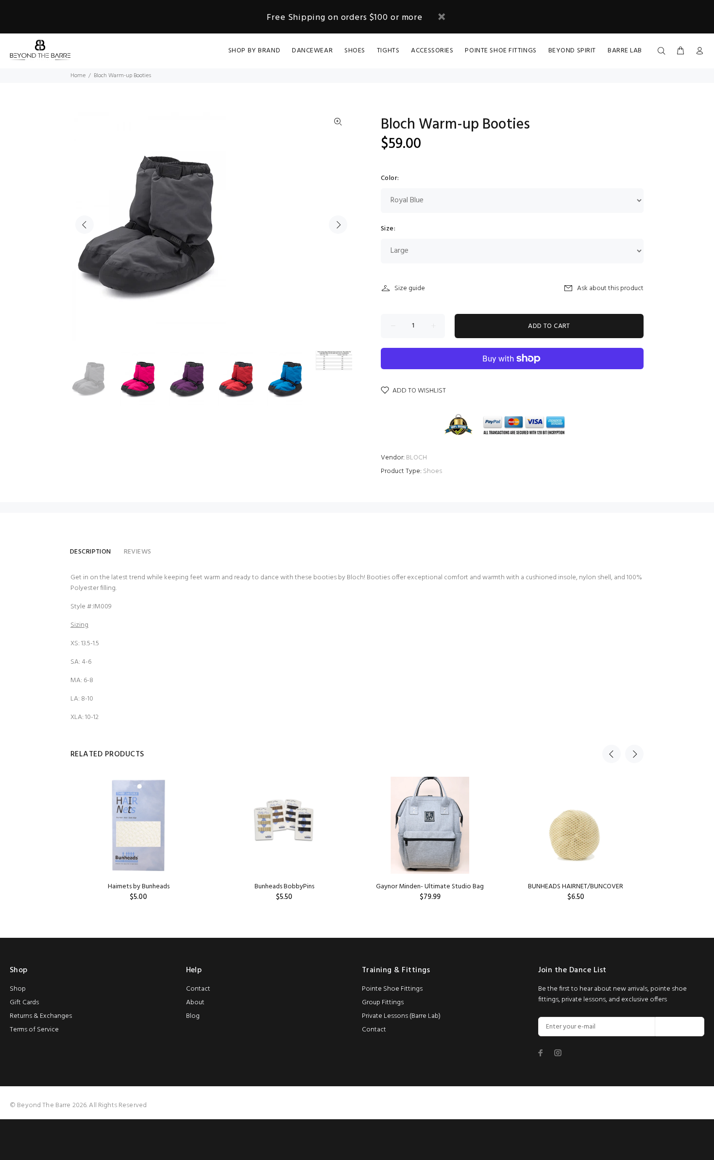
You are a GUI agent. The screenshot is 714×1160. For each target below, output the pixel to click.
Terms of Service (34, 1029)
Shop (18, 989)
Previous (84, 224)
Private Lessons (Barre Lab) (401, 1016)
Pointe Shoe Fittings (392, 989)
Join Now (679, 1026)
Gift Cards (24, 1002)
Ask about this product (610, 288)
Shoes (432, 471)
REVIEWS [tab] (138, 551)
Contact (198, 989)
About (195, 1002)
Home (77, 76)
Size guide (409, 288)
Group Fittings (383, 1002)
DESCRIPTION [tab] (90, 551)
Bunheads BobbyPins (284, 886)
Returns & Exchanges (41, 1016)
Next (338, 224)
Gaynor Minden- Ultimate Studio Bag (430, 886)
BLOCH (416, 457)
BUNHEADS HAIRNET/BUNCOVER (575, 886)
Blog (193, 1016)
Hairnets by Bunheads (139, 886)
